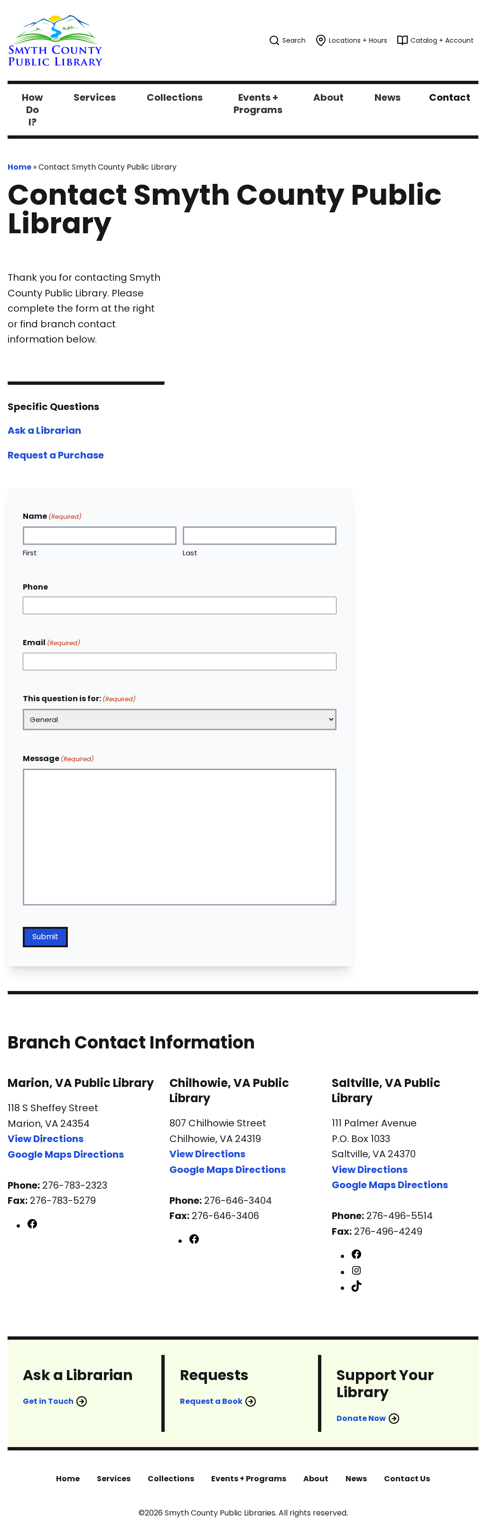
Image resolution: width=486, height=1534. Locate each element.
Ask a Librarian (44, 430)
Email (51, 642)
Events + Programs (248, 1478)
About (315, 1478)
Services (114, 1478)
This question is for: (79, 698)
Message (58, 758)
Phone (35, 586)
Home (19, 167)
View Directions (46, 1138)
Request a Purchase (56, 455)
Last (190, 553)
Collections (171, 1478)
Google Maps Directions (66, 1154)
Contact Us (407, 1478)
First (30, 553)
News (356, 1478)
